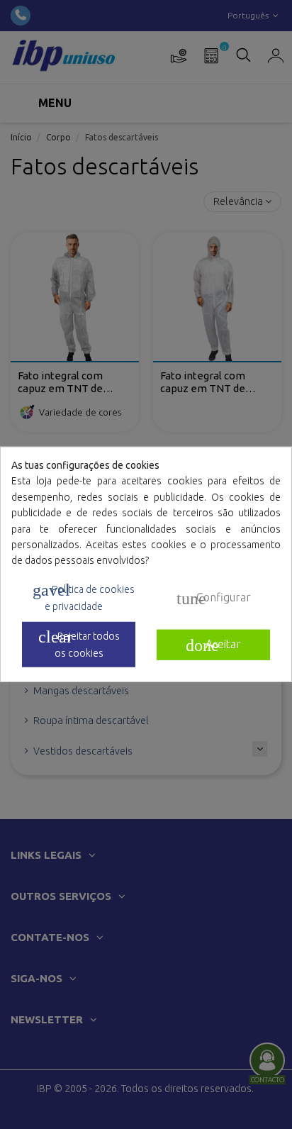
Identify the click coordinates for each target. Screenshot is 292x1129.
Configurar (213, 598)
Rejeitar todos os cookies (79, 643)
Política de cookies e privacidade (84, 596)
